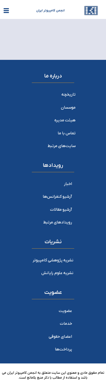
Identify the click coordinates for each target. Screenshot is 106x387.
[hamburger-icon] (6, 11)
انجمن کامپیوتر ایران (50, 10)
